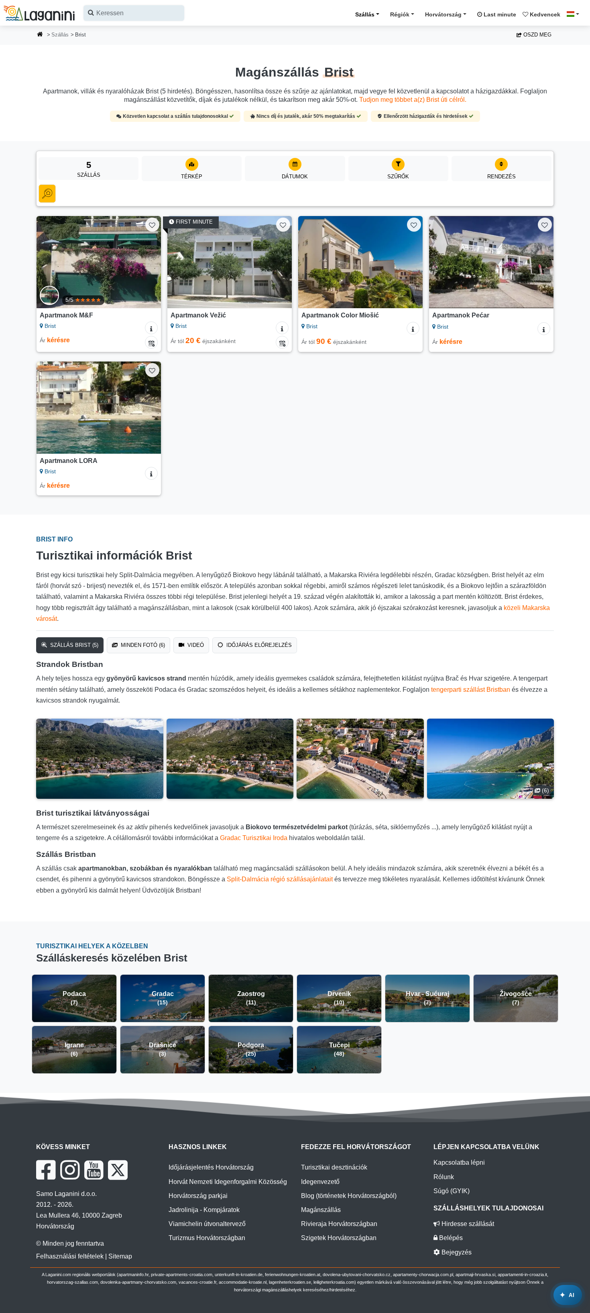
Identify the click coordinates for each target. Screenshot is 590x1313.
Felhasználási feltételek (70, 1256)
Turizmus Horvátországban (207, 1237)
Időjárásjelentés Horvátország (211, 1167)
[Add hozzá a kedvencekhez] (152, 225)
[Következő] (147, 262)
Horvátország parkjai (198, 1195)
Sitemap (120, 1256)
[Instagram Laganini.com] (69, 1170)
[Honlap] (40, 35)
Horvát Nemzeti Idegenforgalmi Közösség (228, 1181)
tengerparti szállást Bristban (470, 689)
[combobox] (133, 13)
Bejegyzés (456, 1252)
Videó (195, 645)
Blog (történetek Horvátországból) (349, 1195)
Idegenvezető (320, 1181)
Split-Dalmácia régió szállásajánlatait (280, 879)
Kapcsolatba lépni (459, 1162)
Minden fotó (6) (142, 645)
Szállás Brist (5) (73, 645)
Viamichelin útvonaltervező (207, 1223)
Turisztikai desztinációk (334, 1167)
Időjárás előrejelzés (258, 645)
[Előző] (50, 262)
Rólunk (443, 1177)
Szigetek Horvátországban (338, 1237)
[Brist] (99, 759)
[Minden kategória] (47, 193)
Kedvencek (544, 14)
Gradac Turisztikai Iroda (253, 837)
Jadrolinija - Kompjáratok (204, 1209)
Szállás (364, 14)
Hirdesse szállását (467, 1223)
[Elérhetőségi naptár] (151, 342)
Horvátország (443, 14)
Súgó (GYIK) (451, 1191)
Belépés (450, 1237)
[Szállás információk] (151, 327)
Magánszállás (321, 1209)
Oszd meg (536, 35)
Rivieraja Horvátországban (339, 1223)
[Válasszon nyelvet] (575, 14)
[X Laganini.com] (118, 1170)
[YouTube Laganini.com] (93, 1170)
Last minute (499, 14)
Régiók (399, 14)
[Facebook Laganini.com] (45, 1170)
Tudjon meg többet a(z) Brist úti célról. (412, 99)
